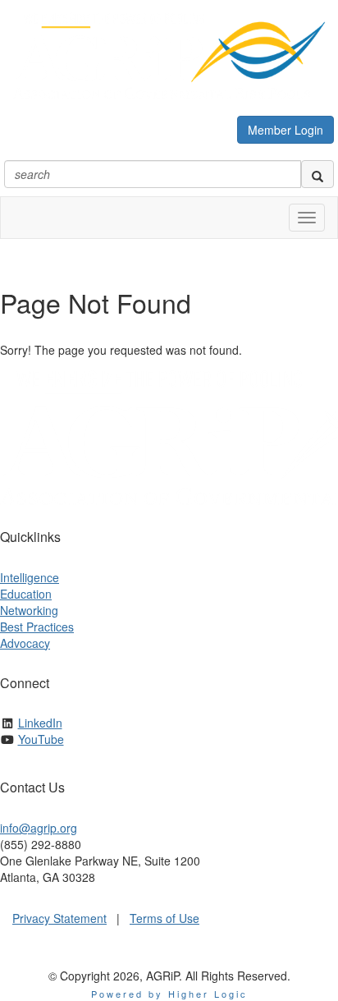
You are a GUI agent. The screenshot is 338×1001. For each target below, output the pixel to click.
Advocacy (25, 643)
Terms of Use (164, 918)
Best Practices (37, 626)
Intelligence (29, 577)
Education (26, 593)
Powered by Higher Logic (169, 993)
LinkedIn (40, 722)
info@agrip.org (38, 828)
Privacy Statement (59, 918)
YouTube (41, 739)
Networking (29, 610)
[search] (317, 174)
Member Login (285, 130)
